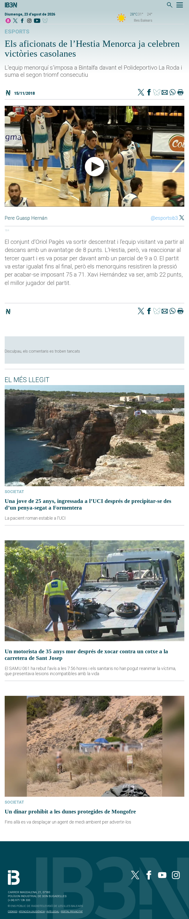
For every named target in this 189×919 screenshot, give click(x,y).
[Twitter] (141, 93)
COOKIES (12, 911)
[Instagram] (29, 21)
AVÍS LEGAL (53, 911)
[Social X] (15, 21)
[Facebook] (22, 21)
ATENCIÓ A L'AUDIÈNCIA (32, 911)
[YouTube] (37, 21)
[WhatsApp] (172, 93)
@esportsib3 (164, 218)
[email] (164, 93)
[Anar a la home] (8, 21)
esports (17, 31)
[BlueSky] (46, 21)
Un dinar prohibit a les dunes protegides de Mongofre (70, 811)
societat (14, 491)
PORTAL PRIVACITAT (72, 911)
